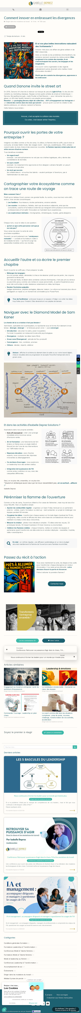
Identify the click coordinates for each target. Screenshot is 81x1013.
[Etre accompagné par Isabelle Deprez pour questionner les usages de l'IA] (40, 895)
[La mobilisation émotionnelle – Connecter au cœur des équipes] (59, 676)
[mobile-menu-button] (67, 9)
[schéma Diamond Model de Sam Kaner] (40, 390)
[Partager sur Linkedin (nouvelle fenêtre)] (78, 362)
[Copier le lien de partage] (78, 372)
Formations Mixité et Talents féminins (18, 955)
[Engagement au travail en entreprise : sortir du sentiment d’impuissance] (21, 676)
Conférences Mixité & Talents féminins (18, 951)
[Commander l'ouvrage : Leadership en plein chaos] (21, 703)
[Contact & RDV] (40, 9)
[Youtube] (48, 1003)
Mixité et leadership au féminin (15, 959)
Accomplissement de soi (13, 967)
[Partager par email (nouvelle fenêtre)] (78, 369)
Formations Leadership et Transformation (19, 947)
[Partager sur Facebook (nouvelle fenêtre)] (78, 356)
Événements (8, 971)
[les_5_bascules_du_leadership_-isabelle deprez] (40, 774)
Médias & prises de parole (13, 978)
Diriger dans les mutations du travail (17, 975)
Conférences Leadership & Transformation (20, 963)
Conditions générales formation (15, 943)
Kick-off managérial (14, 433)
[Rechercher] (75, 747)
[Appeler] (13, 9)
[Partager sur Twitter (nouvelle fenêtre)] (78, 359)
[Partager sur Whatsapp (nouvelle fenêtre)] (78, 366)
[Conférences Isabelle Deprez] (40, 836)
